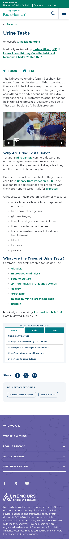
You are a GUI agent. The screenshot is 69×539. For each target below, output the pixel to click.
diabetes (52, 188)
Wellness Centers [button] (16, 466)
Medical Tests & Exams (21, 394)
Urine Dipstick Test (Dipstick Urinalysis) (28, 347)
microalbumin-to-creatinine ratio (32, 298)
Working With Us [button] (15, 436)
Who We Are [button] (11, 425)
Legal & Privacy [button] (14, 446)
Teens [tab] (54, 330)
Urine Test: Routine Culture (22, 359)
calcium (16, 288)
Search (53, 13)
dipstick (16, 268)
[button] (10, 71)
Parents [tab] (15, 330)
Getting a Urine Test (18, 336)
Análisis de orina (29, 41)
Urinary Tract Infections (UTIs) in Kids (27, 341)
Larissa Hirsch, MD (47, 49)
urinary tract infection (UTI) (35, 181)
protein (16, 303)
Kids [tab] (34, 330)
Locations (51, 5)
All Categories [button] (13, 456)
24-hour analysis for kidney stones (34, 283)
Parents (11, 24)
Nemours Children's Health (17, 5)
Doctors (38, 5)
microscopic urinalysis (26, 273)
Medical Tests (48, 394)
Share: (7, 375)
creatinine (18, 293)
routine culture (21, 278)
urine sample (24, 157)
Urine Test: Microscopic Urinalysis (25, 353)
